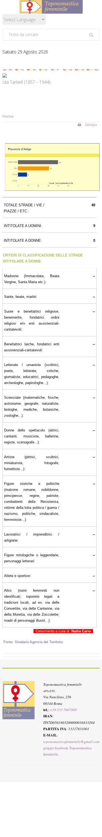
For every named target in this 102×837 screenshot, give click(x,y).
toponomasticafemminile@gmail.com (71, 741)
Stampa (90, 124)
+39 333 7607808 (63, 709)
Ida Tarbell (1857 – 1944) (26, 82)
